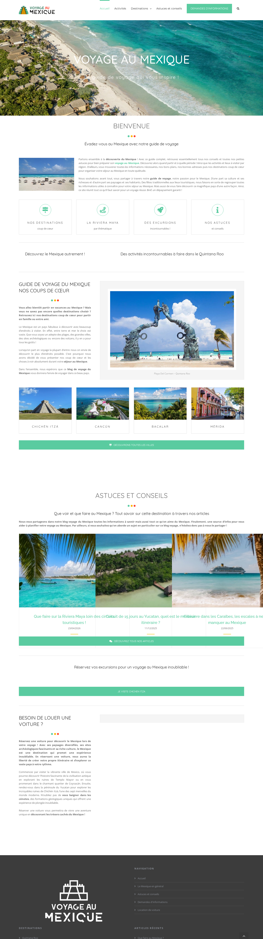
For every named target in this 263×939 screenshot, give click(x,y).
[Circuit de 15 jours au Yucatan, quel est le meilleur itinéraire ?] (150, 570)
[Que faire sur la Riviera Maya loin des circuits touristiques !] (74, 570)
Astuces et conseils (148, 894)
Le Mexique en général (150, 886)
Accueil (142, 878)
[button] (238, 8)
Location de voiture (149, 910)
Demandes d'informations (153, 902)
